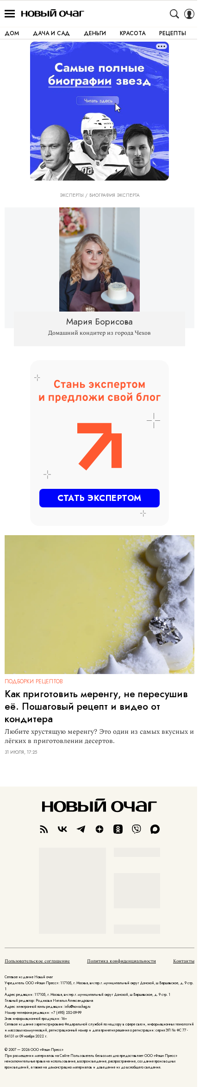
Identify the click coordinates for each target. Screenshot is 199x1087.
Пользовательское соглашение (37, 961)
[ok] (118, 829)
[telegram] (81, 829)
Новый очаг (52, 13)
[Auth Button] (189, 14)
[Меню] (10, 14)
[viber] (136, 829)
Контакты (183, 961)
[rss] (44, 829)
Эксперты (72, 195)
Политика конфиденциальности (121, 961)
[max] (155, 829)
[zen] (99, 829)
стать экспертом (99, 498)
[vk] (62, 829)
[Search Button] (174, 14)
